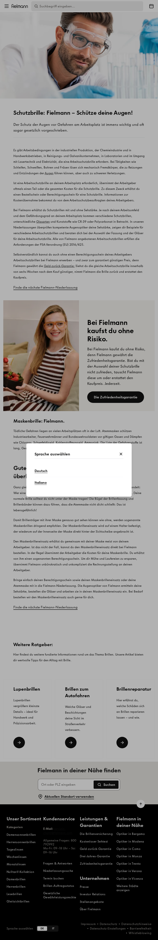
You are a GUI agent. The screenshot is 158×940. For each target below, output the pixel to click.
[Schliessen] (120, 454)
